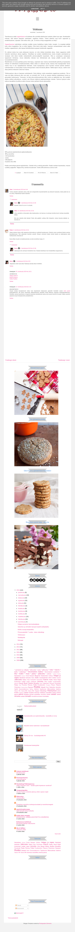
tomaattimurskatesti (37, 696)
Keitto (51, 679)
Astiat (27, 676)
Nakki (41, 683)
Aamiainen (17, 676)
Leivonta (40, 681)
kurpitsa (31, 692)
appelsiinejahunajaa (23, 809)
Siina (15, 210)
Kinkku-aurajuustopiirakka (26, 629)
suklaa (23, 696)
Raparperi (30, 687)
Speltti (16, 689)
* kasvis (57, 670)
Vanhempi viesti (64, 360)
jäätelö (26, 692)
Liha (45, 681)
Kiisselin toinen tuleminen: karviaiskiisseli (36, 725)
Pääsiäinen (17, 687)
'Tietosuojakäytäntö (13, 918)
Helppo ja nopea (47, 842)
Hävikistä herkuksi (25, 677)
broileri (16, 692)
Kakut (24, 679)
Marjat (21, 683)
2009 (18, 657)
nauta (54, 692)
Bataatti (32, 676)
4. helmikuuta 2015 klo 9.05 (23, 261)
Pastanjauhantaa (22, 777)
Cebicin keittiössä (22, 771)
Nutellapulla (21, 637)
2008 (18, 660)
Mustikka (36, 683)
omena (58, 692)
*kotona (59, 673)
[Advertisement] (37, 343)
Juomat (58, 677)
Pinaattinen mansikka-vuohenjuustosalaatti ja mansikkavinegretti (34, 804)
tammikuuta (22, 622)
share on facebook (29, 172)
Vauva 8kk (24, 691)
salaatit (53, 694)
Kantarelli (33, 679)
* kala (51, 670)
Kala (28, 679)
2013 (18, 647)
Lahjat (23, 681)
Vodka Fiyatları (13, 279)
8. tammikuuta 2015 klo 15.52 (21, 230)
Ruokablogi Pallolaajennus (25, 784)
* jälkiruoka (44, 670)
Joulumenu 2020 (21, 829)
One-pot (52, 683)
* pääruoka (41, 674)
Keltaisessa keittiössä (23, 822)
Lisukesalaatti (57, 681)
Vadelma (58, 689)
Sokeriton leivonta (55, 687)
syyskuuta (21, 600)
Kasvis (45, 680)
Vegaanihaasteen (10, 44)
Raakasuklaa (24, 687)
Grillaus (51, 676)
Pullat (35, 685)
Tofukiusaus (21, 635)
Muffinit (30, 683)
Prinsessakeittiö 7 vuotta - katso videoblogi (31, 632)
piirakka (26, 694)
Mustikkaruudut (20, 773)
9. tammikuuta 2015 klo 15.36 (28, 203)
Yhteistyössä (52, 691)
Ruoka (37, 687)
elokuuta (21, 603)
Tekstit (19, 905)
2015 (18, 590)
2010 (18, 655)
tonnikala (46, 696)
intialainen (21, 692)
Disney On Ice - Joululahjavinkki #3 (35, 735)
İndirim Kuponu (14, 277)
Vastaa (11, 196)
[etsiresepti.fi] (18, 913)
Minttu (26, 683)
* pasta (33, 674)
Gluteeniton (44, 676)
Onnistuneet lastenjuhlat (31, 745)
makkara (42, 692)
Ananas (23, 675)
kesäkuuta (21, 608)
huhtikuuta (21, 614)
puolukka (37, 694)
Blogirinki (37, 676)
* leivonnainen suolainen (51, 672)
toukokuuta (21, 611)
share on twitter (54, 172)
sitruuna (17, 696)
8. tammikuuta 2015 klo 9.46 (20, 189)
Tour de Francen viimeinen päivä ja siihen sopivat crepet (32, 792)
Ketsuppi (20, 640)
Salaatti (43, 687)
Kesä (55, 679)
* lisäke (20, 674)
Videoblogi (43, 691)
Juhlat (54, 677)
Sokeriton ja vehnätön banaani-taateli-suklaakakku (33, 627)
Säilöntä (36, 689)
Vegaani (37, 691)
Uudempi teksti (10, 360)
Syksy (31, 689)
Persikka (24, 685)
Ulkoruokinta (51, 689)
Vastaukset (14, 199)
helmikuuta (21, 619)
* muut (26, 674)
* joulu (39, 670)
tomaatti (28, 696)
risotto (48, 694)
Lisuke (50, 681)
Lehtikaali (33, 681)
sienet (59, 694)
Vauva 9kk (31, 691)
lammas (36, 692)
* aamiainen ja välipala (21, 670)
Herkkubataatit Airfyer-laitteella (25, 811)
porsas (31, 694)
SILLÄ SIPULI (20, 828)
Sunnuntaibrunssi (24, 689)
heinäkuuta (21, 606)
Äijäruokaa (20, 796)
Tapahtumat (43, 689)
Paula (11, 230)
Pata (20, 685)
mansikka (49, 692)
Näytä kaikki (58, 833)
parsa (16, 694)
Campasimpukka (21, 790)
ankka (59, 691)
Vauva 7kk (17, 691)
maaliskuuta (22, 616)
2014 (18, 644)
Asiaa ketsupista (21, 779)
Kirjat (59, 679)
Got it (43, 8)
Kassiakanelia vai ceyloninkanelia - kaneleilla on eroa (40, 716)
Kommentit (20, 908)
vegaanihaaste (21, 36)
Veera (15, 203)
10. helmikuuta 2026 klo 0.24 (23, 286)
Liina (11, 189)
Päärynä (58, 685)
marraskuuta (22, 595)
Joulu (37, 678)
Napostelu (46, 683)
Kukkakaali (17, 681)
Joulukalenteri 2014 (45, 677)
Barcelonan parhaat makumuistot (25, 823)
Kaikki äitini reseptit (23, 815)
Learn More (35, 8)
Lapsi (28, 681)
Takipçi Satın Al (14, 275)
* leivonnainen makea (35, 672)
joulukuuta (21, 592)
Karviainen (40, 679)
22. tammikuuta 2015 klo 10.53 (26, 210)
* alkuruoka (32, 670)
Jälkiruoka (18, 680)
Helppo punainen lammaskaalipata (28, 624)
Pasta (16, 685)
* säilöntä (48, 674)
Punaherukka (41, 685)
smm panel (67, 291)
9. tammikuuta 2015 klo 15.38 (28, 248)
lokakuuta (21, 598)
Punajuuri (48, 685)
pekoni (21, 694)
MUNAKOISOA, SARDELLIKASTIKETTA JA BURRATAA (32, 817)
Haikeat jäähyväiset (30, 706)
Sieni (47, 687)
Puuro (53, 685)
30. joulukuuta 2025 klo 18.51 (24, 271)
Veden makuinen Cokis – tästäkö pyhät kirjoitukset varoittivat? (34, 785)
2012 (18, 649)
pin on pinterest (42, 172)
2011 (18, 652)
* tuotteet (54, 673)
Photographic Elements (45, 923)
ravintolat (43, 694)
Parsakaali (58, 683)
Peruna (30, 685)
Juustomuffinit (20, 798)
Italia (32, 677)
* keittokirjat (22, 672)
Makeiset (16, 683)
